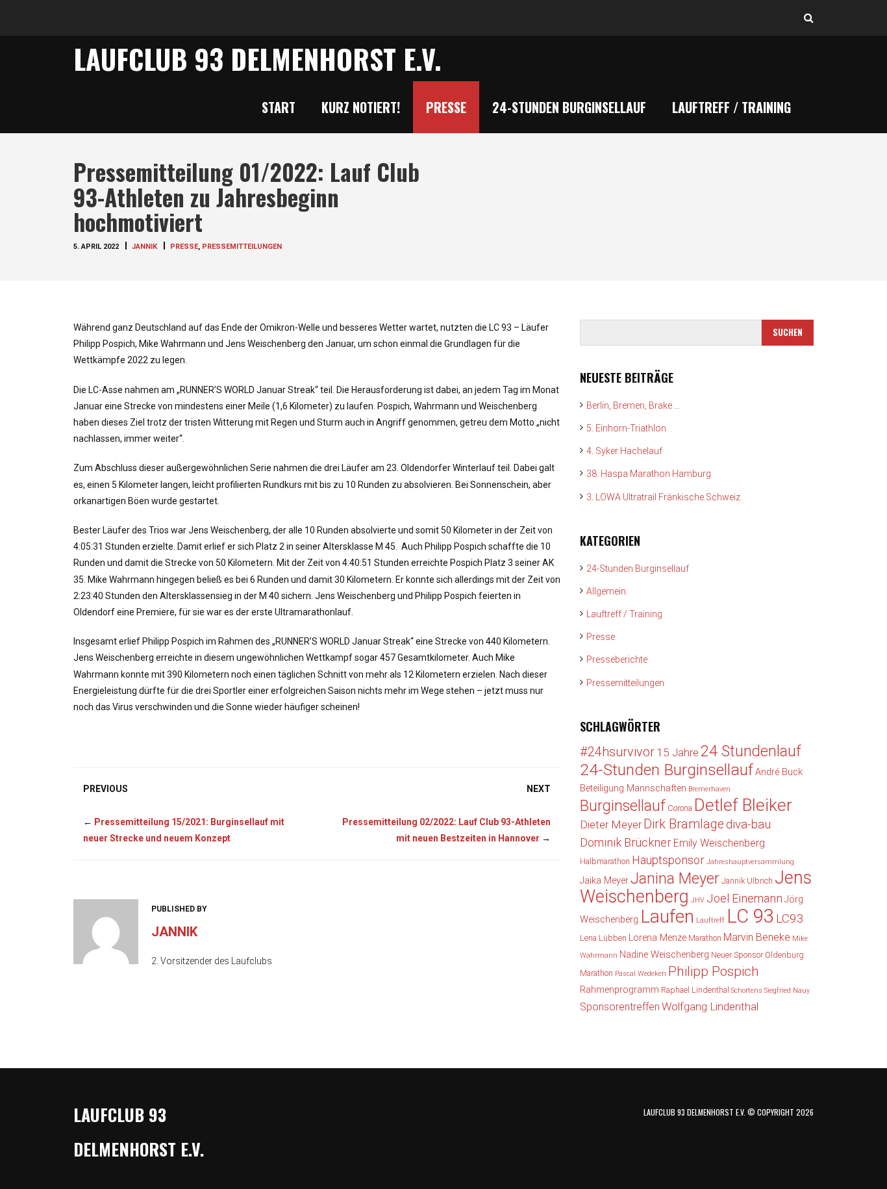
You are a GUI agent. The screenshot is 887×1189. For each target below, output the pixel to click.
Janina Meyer (675, 878)
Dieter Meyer (611, 824)
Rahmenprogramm (619, 989)
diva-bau (748, 824)
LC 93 (750, 916)
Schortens (746, 990)
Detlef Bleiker (743, 805)
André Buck (779, 772)
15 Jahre (677, 752)
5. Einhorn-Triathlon (626, 428)
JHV (698, 900)
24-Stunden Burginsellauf (569, 107)
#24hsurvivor (617, 752)
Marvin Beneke (756, 937)
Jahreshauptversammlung (750, 862)
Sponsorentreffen (620, 1007)
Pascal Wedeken (640, 973)
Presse (446, 107)
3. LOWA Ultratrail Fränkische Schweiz (663, 497)
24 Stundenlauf (751, 751)
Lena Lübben (603, 938)
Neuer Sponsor (737, 955)
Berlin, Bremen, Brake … (633, 405)
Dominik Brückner (625, 842)
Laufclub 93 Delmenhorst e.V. (257, 58)
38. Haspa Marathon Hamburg (648, 473)
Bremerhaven (709, 789)
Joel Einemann (744, 898)
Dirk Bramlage (683, 824)
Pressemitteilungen (242, 246)
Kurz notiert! (360, 107)
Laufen (667, 916)
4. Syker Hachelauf (624, 451)
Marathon (704, 938)
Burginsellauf (623, 806)
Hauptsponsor (668, 860)
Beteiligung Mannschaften (633, 788)
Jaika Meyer (604, 880)
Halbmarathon (605, 861)
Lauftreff (710, 920)
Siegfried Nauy (787, 990)
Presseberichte (616, 659)
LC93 (790, 918)
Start (278, 107)
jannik (144, 246)
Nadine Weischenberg (664, 954)
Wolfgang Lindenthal (710, 1006)
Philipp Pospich (713, 971)
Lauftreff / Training (731, 107)
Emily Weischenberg (719, 843)
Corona (680, 808)
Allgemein (606, 591)
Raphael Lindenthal (695, 990)
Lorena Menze (657, 937)
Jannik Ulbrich (747, 881)
